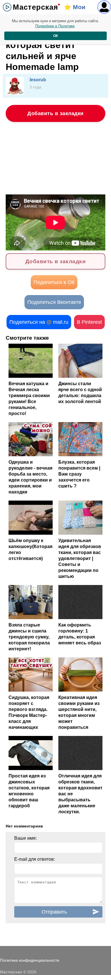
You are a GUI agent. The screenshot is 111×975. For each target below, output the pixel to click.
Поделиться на (38, 322)
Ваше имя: (25, 838)
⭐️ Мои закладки (77, 9)
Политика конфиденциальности (29, 960)
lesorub (38, 79)
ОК (55, 36)
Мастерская (35, 7)
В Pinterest (89, 322)
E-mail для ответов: (34, 859)
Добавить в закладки (55, 113)
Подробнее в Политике (55, 26)
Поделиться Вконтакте (54, 302)
